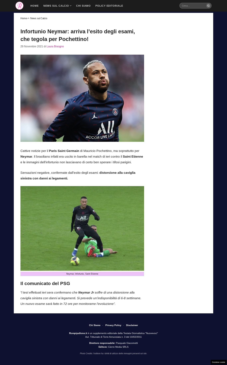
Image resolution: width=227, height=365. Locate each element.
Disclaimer (132, 325)
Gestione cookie (218, 362)
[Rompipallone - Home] (19, 6)
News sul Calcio (38, 18)
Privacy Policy (113, 325)
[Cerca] (208, 5)
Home (23, 18)
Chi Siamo (95, 325)
